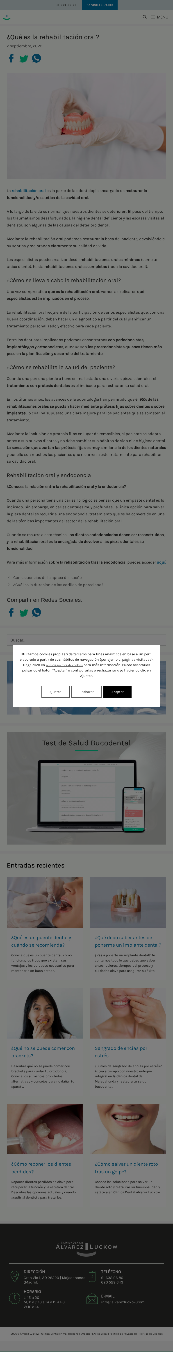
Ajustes (86, 676)
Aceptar (117, 692)
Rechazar (86, 692)
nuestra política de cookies (64, 665)
